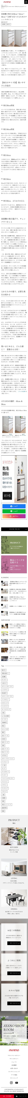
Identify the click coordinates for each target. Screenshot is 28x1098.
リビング (4, 791)
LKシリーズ (5, 748)
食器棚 (3, 24)
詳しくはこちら (14, 943)
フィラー (4, 775)
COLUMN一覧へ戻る (14, 529)
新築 (3, 801)
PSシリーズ (5, 752)
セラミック (5, 702)
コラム (5, 5)
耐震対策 (4, 807)
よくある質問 (5, 716)
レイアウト (5, 689)
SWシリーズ (5, 742)
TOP (2, 5)
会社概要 (14, 1065)
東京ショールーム (6, 804)
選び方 (8, 24)
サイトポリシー (14, 1058)
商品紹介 (4, 693)
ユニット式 (5, 729)
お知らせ (4, 683)
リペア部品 (14, 1074)
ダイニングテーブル (7, 686)
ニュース (14, 1062)
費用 (3, 732)
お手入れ (4, 755)
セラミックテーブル (7, 696)
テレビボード (5, 771)
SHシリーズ (5, 735)
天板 (3, 712)
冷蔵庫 (3, 798)
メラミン (4, 784)
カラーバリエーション (7, 758)
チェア (3, 768)
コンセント (5, 761)
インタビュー (5, 699)
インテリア (5, 706)
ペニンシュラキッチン (7, 778)
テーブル (4, 719)
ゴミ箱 (3, 765)
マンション (5, 781)
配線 (3, 811)
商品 (3, 725)
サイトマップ (14, 1078)
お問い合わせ (14, 1068)
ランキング (5, 788)
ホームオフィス (6, 709)
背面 (3, 745)
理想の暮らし (5, 673)
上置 (3, 794)
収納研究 (4, 722)
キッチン (4, 679)
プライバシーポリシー (14, 1055)
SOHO (3, 739)
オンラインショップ (14, 1071)
